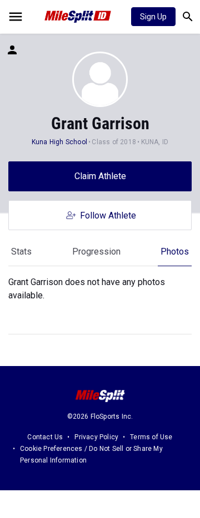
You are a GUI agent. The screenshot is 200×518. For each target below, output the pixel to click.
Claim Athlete (100, 176)
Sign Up (153, 16)
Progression (96, 251)
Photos (175, 251)
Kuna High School (59, 142)
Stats (21, 251)
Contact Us (45, 437)
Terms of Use (151, 437)
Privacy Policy (96, 437)
